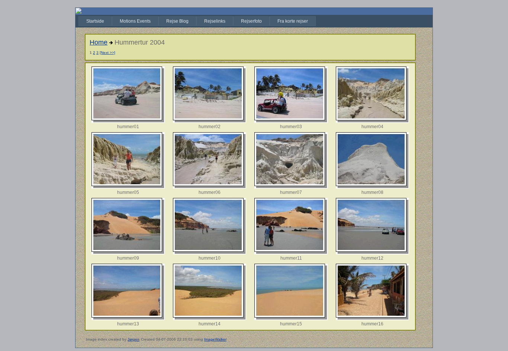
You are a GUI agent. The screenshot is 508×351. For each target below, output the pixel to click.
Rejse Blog (177, 21)
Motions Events (135, 21)
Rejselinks (214, 21)
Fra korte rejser (292, 21)
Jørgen (133, 339)
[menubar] (197, 21)
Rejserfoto (251, 21)
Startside (95, 21)
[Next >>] (107, 53)
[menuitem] (95, 21)
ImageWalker (215, 339)
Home (98, 42)
